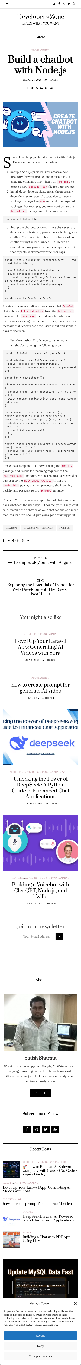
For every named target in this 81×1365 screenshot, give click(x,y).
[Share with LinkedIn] (42, 88)
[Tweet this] (33, 88)
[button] (75, 1303)
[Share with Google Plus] (38, 88)
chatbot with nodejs (38, 527)
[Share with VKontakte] (52, 88)
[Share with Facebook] (28, 88)
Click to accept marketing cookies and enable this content (40, 1287)
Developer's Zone (40, 17)
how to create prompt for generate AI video (37, 1204)
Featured (18, 878)
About (40, 1092)
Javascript (32, 878)
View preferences (40, 1356)
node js (64, 527)
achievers (51, 80)
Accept (40, 1335)
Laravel (28, 634)
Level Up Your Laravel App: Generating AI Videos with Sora (37, 1189)
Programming (40, 50)
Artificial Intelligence (25, 772)
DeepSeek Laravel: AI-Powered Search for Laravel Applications (48, 1218)
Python (66, 772)
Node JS (45, 878)
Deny (40, 1346)
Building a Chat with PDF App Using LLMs (47, 1239)
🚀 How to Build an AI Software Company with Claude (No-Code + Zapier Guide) (50, 1170)
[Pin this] (47, 88)
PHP (36, 634)
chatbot (11, 527)
